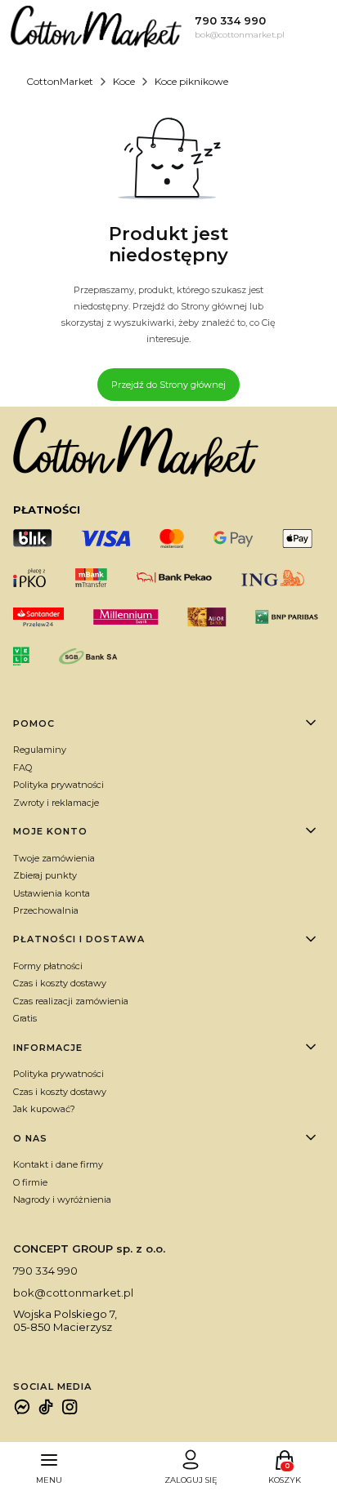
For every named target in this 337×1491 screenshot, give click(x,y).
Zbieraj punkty (45, 875)
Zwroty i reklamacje (56, 802)
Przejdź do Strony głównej (168, 384)
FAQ (22, 767)
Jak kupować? (44, 1109)
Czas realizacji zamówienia (70, 1001)
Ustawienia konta (51, 893)
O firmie (30, 1182)
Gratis (25, 1018)
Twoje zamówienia (54, 858)
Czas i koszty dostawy (59, 983)
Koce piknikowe (191, 81)
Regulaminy (39, 749)
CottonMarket (59, 81)
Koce (124, 81)
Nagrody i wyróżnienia (62, 1199)
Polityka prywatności (58, 784)
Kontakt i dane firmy (58, 1164)
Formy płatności (48, 966)
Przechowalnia (46, 910)
